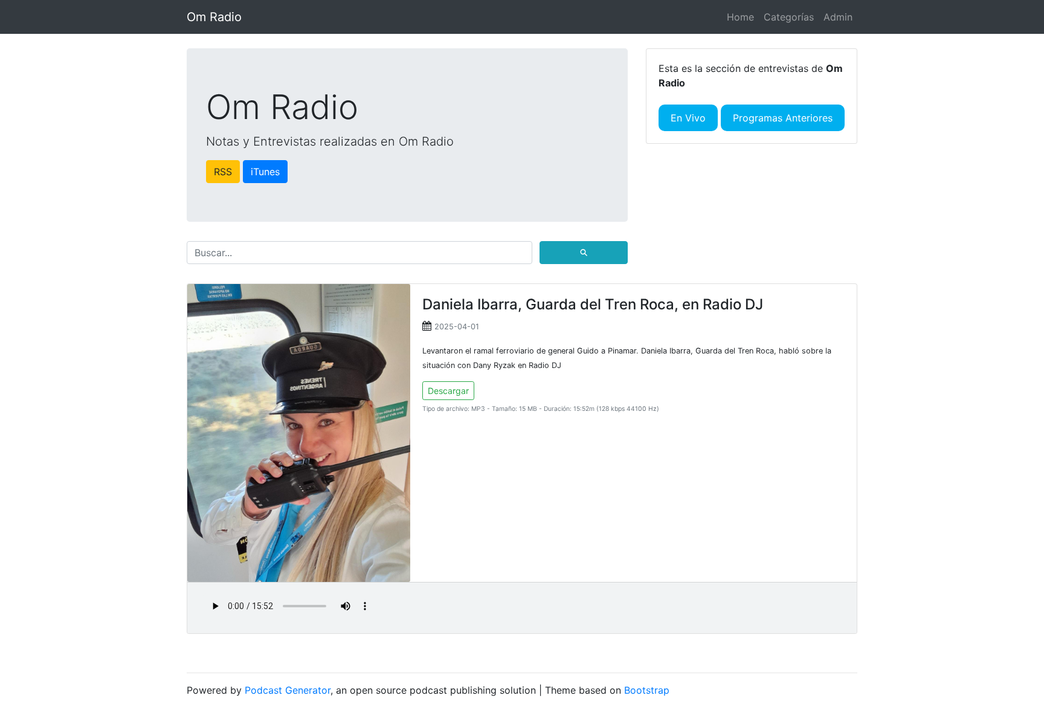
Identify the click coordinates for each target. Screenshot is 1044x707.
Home (740, 17)
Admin (837, 17)
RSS (223, 172)
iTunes (265, 172)
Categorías (789, 17)
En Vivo (688, 118)
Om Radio (214, 17)
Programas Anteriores (783, 118)
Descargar (448, 391)
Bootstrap (646, 690)
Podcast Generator (287, 690)
